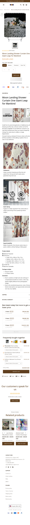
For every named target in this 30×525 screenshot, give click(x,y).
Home (1, 9)
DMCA (7, 481)
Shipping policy (9, 493)
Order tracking (9, 476)
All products (7, 9)
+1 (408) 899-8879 (10, 462)
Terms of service (9, 491)
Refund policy (9, 499)
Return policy (8, 496)
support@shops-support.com (12, 464)
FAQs (7, 479)
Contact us (8, 473)
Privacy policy (9, 488)
